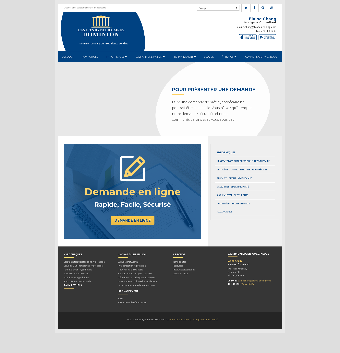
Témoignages (179, 261)
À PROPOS (228, 56)
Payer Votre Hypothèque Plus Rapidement (137, 281)
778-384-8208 (268, 31)
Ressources (178, 265)
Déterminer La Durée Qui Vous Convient (136, 277)
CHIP (120, 298)
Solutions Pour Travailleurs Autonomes (136, 285)
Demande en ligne (133, 220)
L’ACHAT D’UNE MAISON (149, 56)
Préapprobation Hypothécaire (132, 265)
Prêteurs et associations (184, 269)
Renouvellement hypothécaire (234, 178)
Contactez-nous (180, 273)
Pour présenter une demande (233, 203)
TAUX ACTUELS (89, 56)
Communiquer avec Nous (261, 56)
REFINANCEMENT (184, 56)
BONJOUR (67, 56)
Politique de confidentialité (205, 319)
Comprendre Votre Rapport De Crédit (135, 273)
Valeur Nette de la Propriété (233, 186)
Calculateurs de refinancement (132, 302)
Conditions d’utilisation (178, 319)
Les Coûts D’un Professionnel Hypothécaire (242, 169)
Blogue (209, 56)
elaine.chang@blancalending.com (256, 27)
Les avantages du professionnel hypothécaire (243, 161)
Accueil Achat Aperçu (128, 261)
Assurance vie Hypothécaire (232, 195)
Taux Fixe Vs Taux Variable (130, 269)
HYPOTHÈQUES (115, 56)
